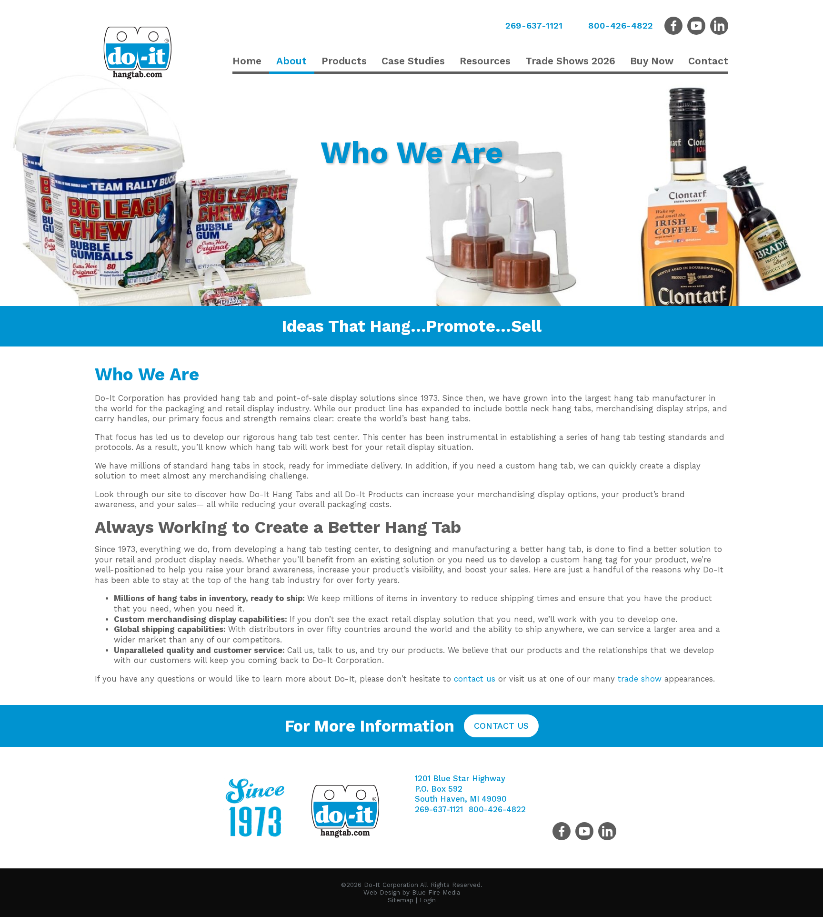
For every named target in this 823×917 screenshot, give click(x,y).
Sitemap (400, 900)
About (291, 61)
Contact (708, 61)
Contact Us (501, 726)
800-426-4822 (620, 25)
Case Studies (413, 61)
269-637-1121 (533, 25)
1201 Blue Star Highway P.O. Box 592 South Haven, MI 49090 (461, 789)
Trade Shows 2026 (570, 61)
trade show (640, 678)
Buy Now (651, 61)
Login (428, 900)
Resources (485, 61)
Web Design (381, 892)
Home (246, 61)
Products (344, 61)
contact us (474, 678)
